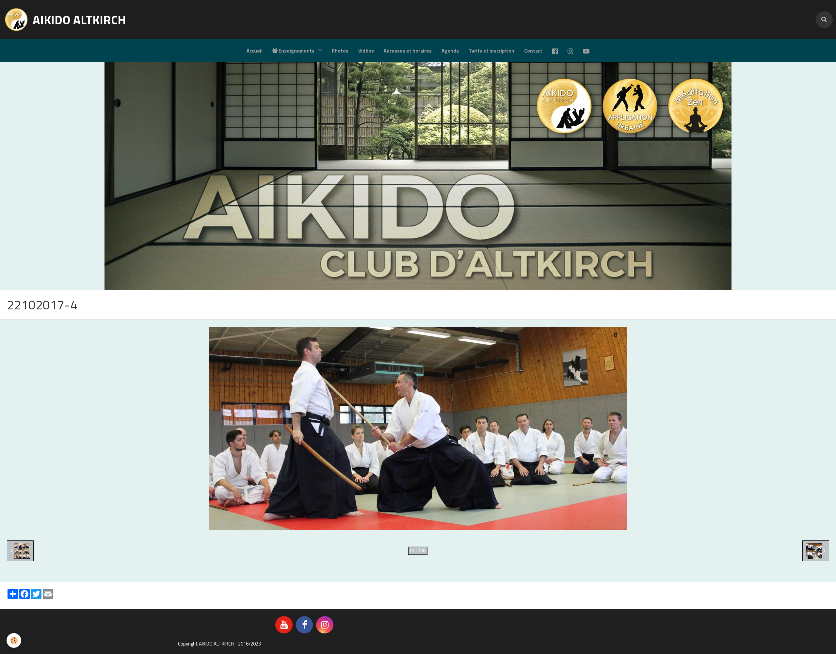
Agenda (450, 50)
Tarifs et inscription (491, 50)
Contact (533, 50)
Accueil (255, 50)
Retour (418, 551)
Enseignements (296, 50)
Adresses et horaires (408, 50)
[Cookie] (14, 640)
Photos (340, 50)
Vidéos (366, 50)
